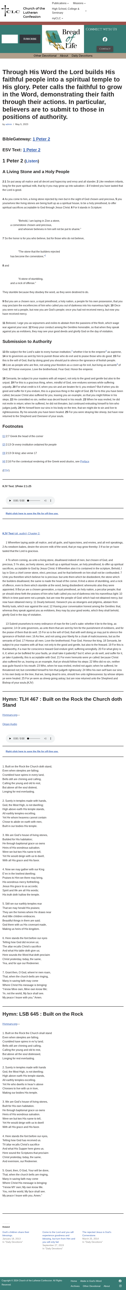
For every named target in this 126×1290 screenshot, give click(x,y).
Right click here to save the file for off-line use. (32, 513)
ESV (6, 470)
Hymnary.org (9, 715)
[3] (3, 453)
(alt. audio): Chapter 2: (21, 533)
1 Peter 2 (41, 139)
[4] (3, 461)
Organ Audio (9, 724)
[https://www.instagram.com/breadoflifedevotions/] (120, 1286)
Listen (32, 161)
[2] (3, 444)
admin (9, 124)
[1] (3, 436)
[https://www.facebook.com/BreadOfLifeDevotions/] (105, 40)
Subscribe (29, 39)
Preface (84, 461)
